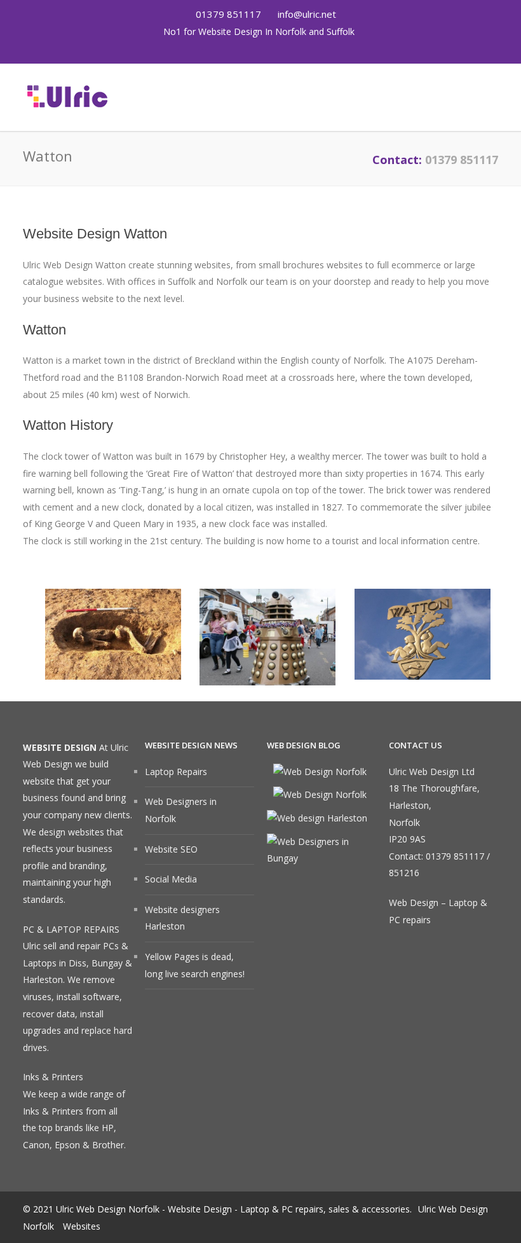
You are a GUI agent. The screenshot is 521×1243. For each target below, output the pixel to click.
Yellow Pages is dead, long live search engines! (195, 965)
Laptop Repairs (176, 772)
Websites (81, 1226)
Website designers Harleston (182, 918)
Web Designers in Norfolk (181, 810)
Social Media (171, 879)
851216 (404, 873)
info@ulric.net (307, 14)
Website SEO (171, 849)
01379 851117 (227, 14)
